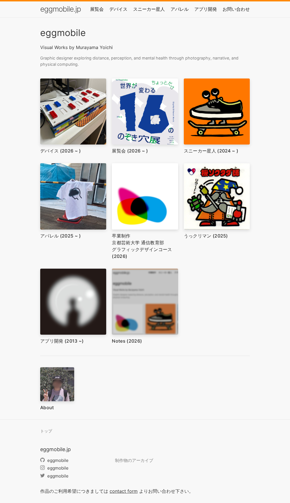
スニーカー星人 (149, 9)
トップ (46, 431)
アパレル (179, 9)
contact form (124, 491)
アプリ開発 (205, 9)
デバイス (118, 9)
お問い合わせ (236, 9)
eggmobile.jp (60, 9)
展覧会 (97, 9)
